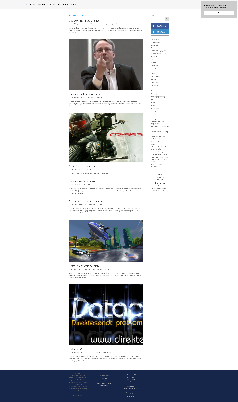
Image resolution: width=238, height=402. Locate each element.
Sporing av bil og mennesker (160, 188)
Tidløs (153, 102)
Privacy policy (160, 179)
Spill (89, 169)
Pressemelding (155, 76)
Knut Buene (130, 396)
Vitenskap (154, 114)
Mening (153, 68)
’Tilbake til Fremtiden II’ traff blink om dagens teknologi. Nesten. (159, 159)
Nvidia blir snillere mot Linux (84, 94)
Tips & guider (51, 4)
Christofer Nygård (76, 269)
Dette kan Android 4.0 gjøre (84, 266)
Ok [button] (219, 13)
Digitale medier (155, 42)
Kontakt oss (160, 177)
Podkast (66, 4)
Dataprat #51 (76, 349)
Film (59, 4)
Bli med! (73, 4)
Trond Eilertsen (104, 381)
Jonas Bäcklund (130, 382)
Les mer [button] (223, 8)
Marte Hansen (131, 379)
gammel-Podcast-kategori (103, 352)
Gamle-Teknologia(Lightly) (159, 51)
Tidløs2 (153, 105)
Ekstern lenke (155, 45)
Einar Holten (74, 169)
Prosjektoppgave (156, 85)
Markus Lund (104, 385)
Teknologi (41, 4)
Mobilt (153, 71)
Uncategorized (112, 24)
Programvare (155, 82)
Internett (153, 62)
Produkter (154, 79)
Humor (153, 59)
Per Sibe (104, 379)
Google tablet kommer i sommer (87, 201)
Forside (32, 4)
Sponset (153, 91)
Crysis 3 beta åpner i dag (82, 166)
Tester (153, 99)
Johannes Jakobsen (130, 386)
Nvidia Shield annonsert (82, 181)
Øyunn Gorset (131, 377)
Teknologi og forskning (158, 97)
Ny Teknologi (160, 186)
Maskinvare (92, 204)
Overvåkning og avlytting (160, 190)
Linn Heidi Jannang (130, 384)
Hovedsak (98, 24)
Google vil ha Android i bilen (84, 20)
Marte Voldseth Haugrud (130, 388)
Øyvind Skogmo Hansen (78, 24)
